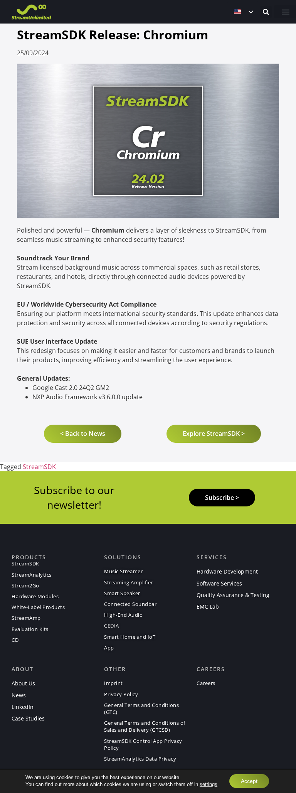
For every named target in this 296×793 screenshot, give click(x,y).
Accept (249, 781)
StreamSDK (39, 466)
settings (208, 784)
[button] (266, 12)
